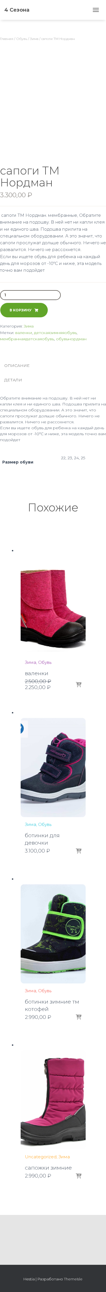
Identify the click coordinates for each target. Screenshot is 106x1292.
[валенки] (53, 605)
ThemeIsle (73, 1279)
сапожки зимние (48, 1167)
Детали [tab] (13, 379)
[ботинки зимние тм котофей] (53, 933)
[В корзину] (78, 685)
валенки (23, 332)
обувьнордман (71, 338)
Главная (6, 39)
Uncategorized (41, 1156)
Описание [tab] (17, 365)
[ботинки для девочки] (53, 767)
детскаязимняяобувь (55, 332)
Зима (34, 39)
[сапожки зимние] (53, 1099)
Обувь (21, 39)
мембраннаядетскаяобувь (27, 338)
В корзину (21, 310)
